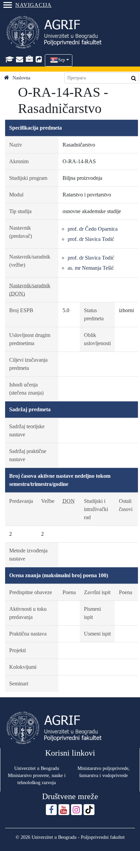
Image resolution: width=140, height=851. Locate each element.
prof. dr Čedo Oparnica (93, 229)
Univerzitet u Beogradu (36, 768)
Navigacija (33, 5)
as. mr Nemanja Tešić (91, 268)
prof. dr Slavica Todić (91, 239)
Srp (61, 59)
